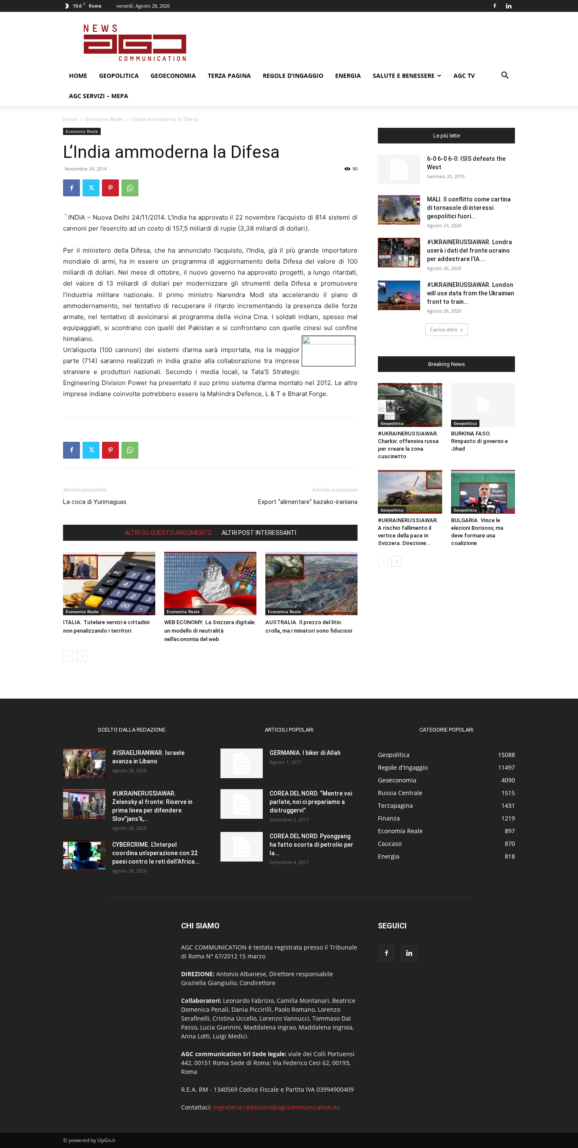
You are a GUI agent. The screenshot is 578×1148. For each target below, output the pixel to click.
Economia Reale (104, 119)
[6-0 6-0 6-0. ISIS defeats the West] (399, 169)
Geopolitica (119, 76)
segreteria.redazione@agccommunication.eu (276, 1107)
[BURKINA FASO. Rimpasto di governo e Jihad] (483, 405)
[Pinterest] (110, 187)
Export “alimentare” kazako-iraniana (308, 502)
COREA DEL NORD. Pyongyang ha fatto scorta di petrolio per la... (311, 844)
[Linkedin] (508, 6)
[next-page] (82, 656)
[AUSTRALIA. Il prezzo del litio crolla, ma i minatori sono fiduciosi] (311, 583)
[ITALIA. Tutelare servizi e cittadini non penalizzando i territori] (109, 583)
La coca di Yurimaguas (95, 502)
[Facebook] (494, 6)
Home (78, 76)
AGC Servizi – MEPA (98, 96)
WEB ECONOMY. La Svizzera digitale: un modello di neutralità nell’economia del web (210, 630)
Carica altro (443, 329)
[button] (505, 76)
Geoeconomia (173, 76)
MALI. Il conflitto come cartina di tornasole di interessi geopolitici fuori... (469, 208)
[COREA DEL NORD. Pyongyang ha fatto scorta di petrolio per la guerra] (241, 847)
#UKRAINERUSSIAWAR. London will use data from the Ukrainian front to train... (470, 293)
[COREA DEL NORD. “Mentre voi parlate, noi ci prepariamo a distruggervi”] (241, 804)
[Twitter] (91, 187)
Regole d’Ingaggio (293, 76)
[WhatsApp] (129, 187)
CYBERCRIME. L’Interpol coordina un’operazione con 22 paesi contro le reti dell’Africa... (156, 853)
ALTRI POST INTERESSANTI (259, 533)
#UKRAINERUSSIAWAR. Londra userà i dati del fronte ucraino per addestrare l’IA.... (469, 250)
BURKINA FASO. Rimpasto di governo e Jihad (479, 441)
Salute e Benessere (404, 76)
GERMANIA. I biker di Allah (305, 752)
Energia (348, 76)
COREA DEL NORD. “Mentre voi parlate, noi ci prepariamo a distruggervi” (311, 802)
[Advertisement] (361, 43)
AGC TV (464, 76)
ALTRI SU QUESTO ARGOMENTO (168, 533)
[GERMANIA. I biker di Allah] (241, 763)
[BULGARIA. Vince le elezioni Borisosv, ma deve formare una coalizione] (483, 492)
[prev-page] (68, 656)
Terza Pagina (229, 76)
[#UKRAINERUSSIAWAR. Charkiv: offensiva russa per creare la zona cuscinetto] (410, 405)
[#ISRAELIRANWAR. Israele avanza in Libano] (84, 763)
